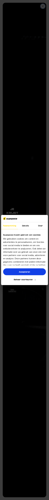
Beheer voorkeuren (23, 279)
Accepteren (24, 271)
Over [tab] (40, 225)
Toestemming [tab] (9, 225)
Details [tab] (25, 225)
